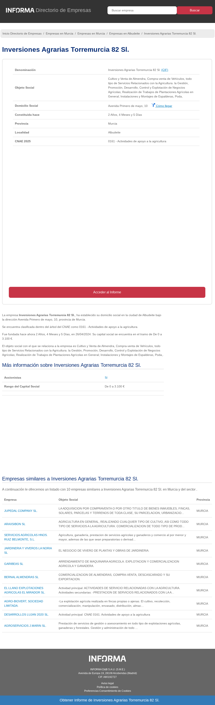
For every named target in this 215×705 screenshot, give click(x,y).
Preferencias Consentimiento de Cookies (107, 690)
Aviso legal (107, 683)
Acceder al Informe (107, 292)
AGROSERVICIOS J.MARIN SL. (25, 625)
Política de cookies (107, 687)
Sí (106, 377)
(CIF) (164, 70)
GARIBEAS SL (13, 563)
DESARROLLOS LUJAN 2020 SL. (26, 614)
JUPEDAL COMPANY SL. (21, 510)
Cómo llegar (163, 106)
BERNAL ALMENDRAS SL (21, 577)
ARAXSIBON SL (14, 524)
